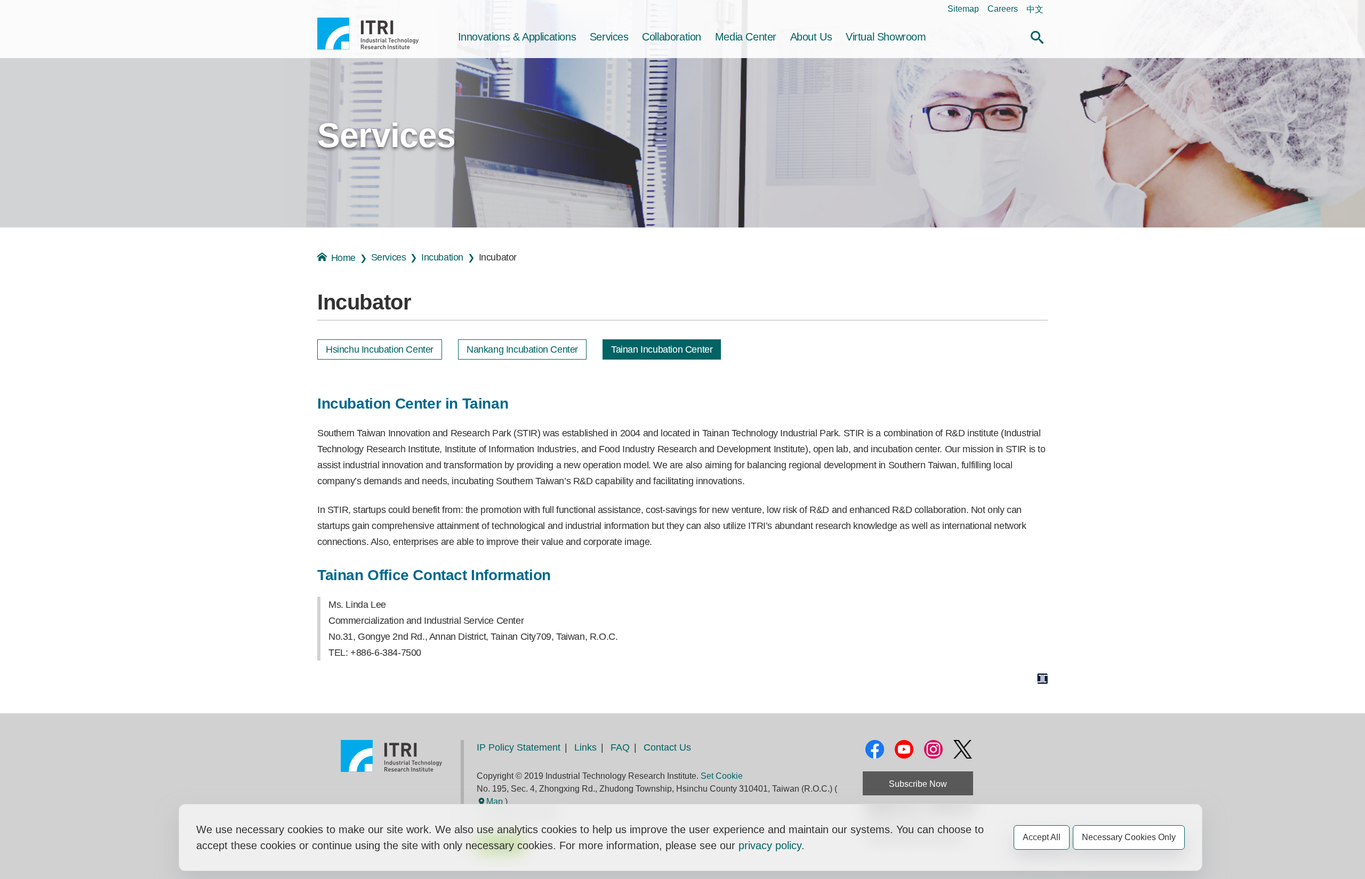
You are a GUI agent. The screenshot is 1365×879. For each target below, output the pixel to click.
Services (609, 37)
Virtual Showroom (886, 37)
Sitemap (963, 8)
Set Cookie (722, 775)
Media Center (745, 37)
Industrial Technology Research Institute (368, 34)
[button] (1037, 35)
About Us (811, 37)
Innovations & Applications (517, 37)
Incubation (442, 257)
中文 (1034, 9)
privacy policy (769, 845)
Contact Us (667, 747)
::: (320, 8)
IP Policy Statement (518, 747)
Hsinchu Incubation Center (379, 349)
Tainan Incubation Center (661, 349)
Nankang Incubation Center (522, 349)
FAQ (620, 747)
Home (343, 258)
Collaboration (671, 37)
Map (494, 801)
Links (585, 747)
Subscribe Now (918, 783)
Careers (1002, 8)
